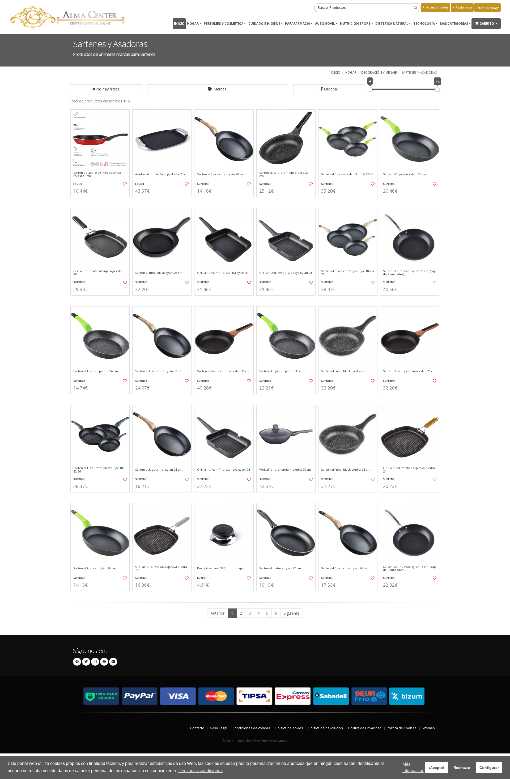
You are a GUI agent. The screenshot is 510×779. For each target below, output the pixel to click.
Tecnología (424, 23)
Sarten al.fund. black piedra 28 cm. (346, 469)
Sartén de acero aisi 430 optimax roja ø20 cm (97, 174)
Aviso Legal (218, 728)
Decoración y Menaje (379, 72)
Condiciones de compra (251, 728)
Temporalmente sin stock (286, 398)
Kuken (201, 578)
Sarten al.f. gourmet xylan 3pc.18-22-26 (347, 273)
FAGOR (77, 184)
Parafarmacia (297, 23)
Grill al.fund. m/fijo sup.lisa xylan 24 (222, 272)
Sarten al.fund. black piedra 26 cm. (346, 371)
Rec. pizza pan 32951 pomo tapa (220, 568)
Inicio (179, 23)
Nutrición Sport (355, 23)
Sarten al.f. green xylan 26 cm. (95, 568)
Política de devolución (325, 728)
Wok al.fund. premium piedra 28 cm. (285, 469)
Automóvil (325, 23)
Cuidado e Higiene (264, 23)
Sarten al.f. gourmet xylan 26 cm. (345, 568)
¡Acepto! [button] (436, 767)
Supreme (203, 184)
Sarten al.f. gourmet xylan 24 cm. (159, 469)
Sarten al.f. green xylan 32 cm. (405, 174)
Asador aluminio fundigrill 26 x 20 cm (162, 174)
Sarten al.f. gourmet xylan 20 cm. (221, 174)
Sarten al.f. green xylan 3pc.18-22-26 (347, 174)
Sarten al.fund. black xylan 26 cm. (159, 272)
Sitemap (428, 728)
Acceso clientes (436, 7)
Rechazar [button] (461, 767)
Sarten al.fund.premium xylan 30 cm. (223, 371)
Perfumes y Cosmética (223, 23)
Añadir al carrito (101, 202)
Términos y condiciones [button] (200, 770)
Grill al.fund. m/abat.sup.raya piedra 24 (409, 469)
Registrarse (463, 7)
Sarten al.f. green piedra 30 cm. (282, 371)
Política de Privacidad (364, 728)
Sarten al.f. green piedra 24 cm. (96, 371)
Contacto (197, 728)
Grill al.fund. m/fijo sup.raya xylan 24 (285, 272)
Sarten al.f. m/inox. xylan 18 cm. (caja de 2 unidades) (409, 568)
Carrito (487, 23)
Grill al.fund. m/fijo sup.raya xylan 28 (223, 469)
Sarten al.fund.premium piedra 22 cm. (283, 174)
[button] (217, 89)
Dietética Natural (391, 23)
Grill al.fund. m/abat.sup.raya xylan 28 (98, 273)
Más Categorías (454, 23)
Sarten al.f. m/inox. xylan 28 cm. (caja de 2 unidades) (409, 273)
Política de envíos (289, 728)
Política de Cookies (401, 728)
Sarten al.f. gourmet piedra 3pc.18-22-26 (98, 469)
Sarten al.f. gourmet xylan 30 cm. (159, 371)
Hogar (193, 23)
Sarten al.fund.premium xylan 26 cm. (409, 371)
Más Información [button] (413, 767)
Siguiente (291, 613)
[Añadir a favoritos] (124, 184)
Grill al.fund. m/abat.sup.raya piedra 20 (161, 568)
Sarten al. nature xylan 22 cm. (280, 568)
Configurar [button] (489, 767)
